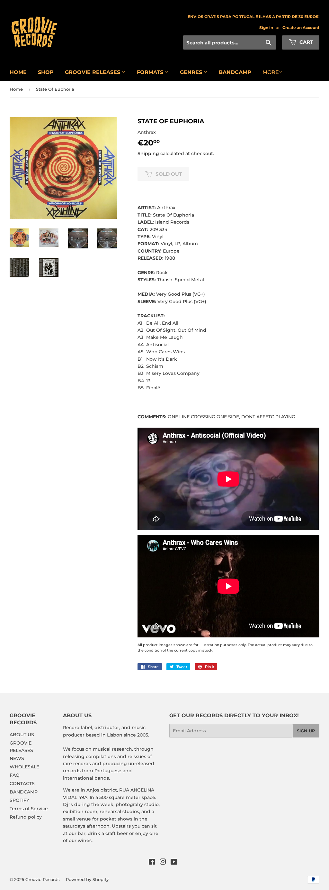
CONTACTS (22, 783)
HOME (18, 72)
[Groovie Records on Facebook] (151, 863)
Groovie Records (42, 879)
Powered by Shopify (87, 879)
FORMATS (151, 72)
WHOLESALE (24, 767)
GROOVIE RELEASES (93, 72)
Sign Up (306, 730)
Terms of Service (29, 808)
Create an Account (300, 27)
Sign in (266, 27)
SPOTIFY (19, 800)
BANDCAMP (235, 72)
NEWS (17, 758)
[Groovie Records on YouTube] (174, 863)
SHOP (46, 72)
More (270, 72)
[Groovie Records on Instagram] (163, 863)
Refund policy (26, 817)
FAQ (15, 775)
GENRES (192, 72)
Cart (305, 42)
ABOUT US (22, 734)
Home (16, 89)
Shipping (148, 153)
